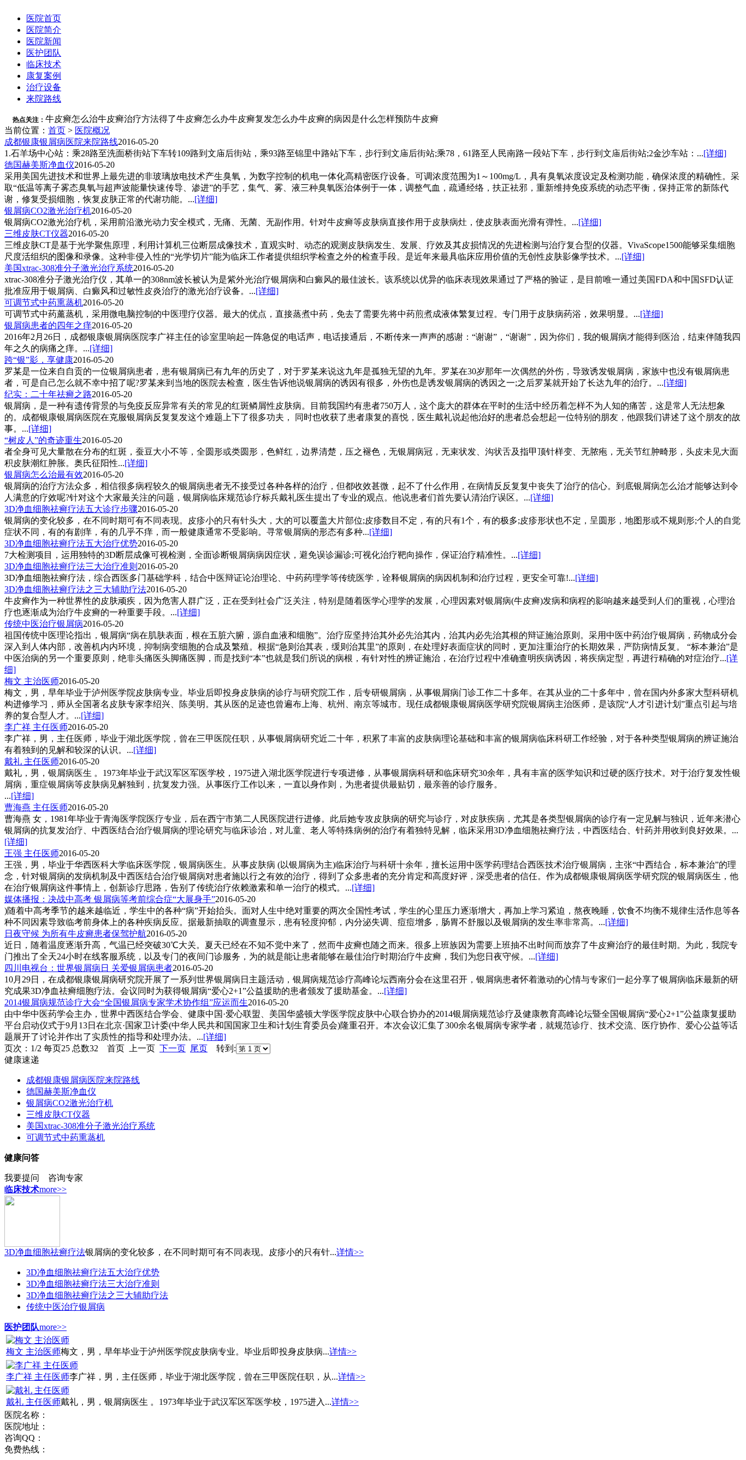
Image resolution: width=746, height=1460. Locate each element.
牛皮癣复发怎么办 (264, 118)
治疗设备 (43, 87)
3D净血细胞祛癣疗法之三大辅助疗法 (75, 589)
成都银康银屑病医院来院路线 (61, 141)
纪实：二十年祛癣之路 (48, 394)
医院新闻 (43, 41)
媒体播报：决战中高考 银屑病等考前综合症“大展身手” (109, 899)
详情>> (350, 1252)
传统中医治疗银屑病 (43, 623)
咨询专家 (65, 1177)
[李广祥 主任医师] (42, 1365)
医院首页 (43, 18)
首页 (57, 130)
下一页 (172, 1048)
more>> (53, 1189)
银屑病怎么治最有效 (43, 474)
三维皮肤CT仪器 (36, 233)
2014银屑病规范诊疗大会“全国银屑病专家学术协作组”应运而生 (126, 1002)
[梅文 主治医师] (37, 1340)
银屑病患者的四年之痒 (48, 325)
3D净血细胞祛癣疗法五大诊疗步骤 (71, 509)
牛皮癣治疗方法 (128, 118)
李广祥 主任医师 (36, 727)
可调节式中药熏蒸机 (43, 302)
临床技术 (43, 64)
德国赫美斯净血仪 (39, 164)
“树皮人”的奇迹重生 (43, 440)
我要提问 (21, 1177)
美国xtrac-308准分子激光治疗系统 (68, 268)
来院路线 (43, 98)
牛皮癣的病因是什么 (338, 118)
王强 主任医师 (31, 853)
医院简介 (43, 29)
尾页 (199, 1048)
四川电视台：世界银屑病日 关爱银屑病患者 (88, 968)
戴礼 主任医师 (31, 761)
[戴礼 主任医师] (37, 1390)
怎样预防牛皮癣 (408, 118)
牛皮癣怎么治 (71, 118)
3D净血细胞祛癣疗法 (44, 1252)
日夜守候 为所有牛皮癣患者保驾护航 (75, 933)
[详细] (714, 153)
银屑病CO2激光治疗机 (47, 210)
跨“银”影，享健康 (38, 359)
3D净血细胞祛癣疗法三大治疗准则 (71, 566)
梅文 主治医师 (31, 681)
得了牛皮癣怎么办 (194, 118)
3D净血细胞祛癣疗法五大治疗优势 (71, 543)
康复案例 (43, 75)
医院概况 (92, 130)
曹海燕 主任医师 (36, 807)
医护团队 (43, 52)
